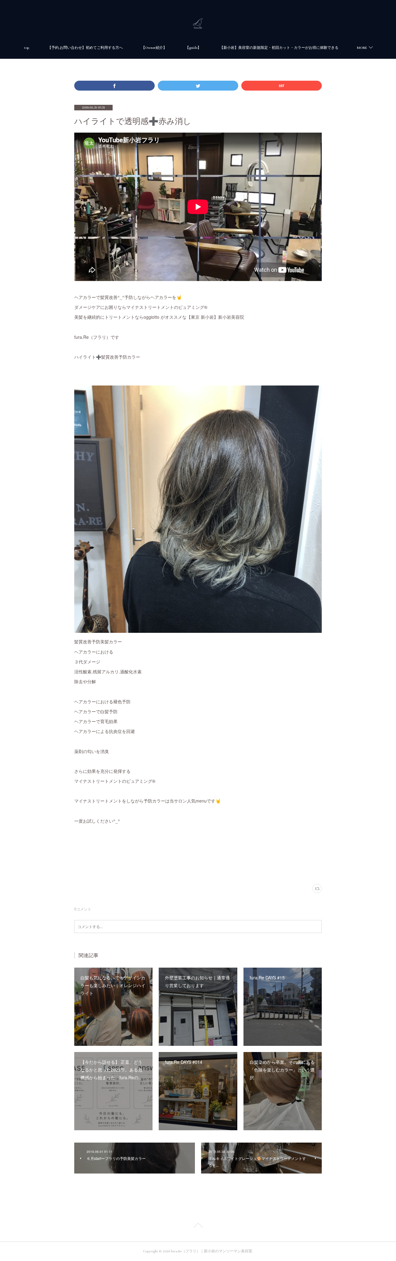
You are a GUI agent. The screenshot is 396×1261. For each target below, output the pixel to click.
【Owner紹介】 (154, 48)
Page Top (198, 1226)
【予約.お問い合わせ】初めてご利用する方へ (85, 48)
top (26, 48)
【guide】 (193, 48)
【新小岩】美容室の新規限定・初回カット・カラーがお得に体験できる (279, 48)
